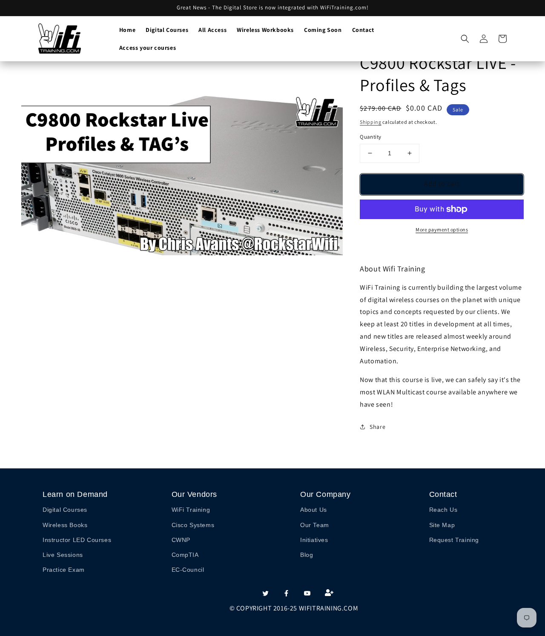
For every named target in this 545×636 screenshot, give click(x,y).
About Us (313, 509)
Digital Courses (65, 509)
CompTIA (185, 554)
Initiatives (314, 539)
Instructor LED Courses (77, 539)
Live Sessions (63, 554)
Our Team (314, 525)
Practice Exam (64, 569)
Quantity (370, 136)
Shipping (371, 122)
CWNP (181, 539)
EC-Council (188, 569)
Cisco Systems (193, 525)
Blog (306, 554)
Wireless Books (65, 525)
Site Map (442, 525)
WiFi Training (191, 509)
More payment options (442, 229)
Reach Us (443, 509)
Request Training (454, 539)
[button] (465, 38)
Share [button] (377, 427)
